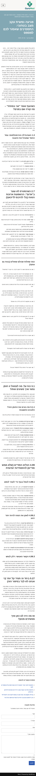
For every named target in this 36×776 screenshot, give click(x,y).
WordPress (32, 774)
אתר (33, 727)
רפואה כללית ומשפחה (22, 14)
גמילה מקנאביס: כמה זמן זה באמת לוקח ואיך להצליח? (17, 694)
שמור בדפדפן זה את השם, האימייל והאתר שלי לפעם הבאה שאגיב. (19, 758)
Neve (19, 774)
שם (33, 714)
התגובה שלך (31, 734)
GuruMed (30, 38)
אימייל (33, 720)
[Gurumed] (30, 5)
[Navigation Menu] (3, 5)
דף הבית (31, 14)
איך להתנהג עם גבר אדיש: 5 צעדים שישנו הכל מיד (18, 697)
